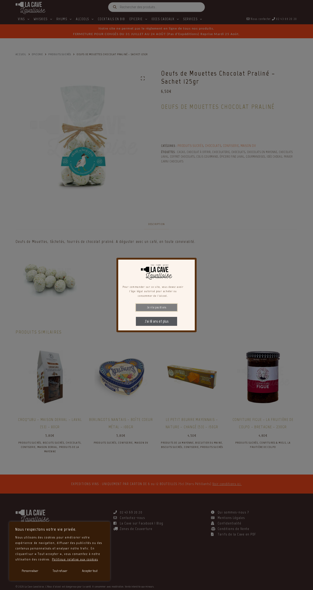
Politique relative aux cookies (75, 559)
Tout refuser (60, 571)
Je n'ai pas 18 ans (156, 307)
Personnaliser (30, 571)
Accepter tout (89, 571)
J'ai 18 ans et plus (156, 321)
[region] (59, 551)
